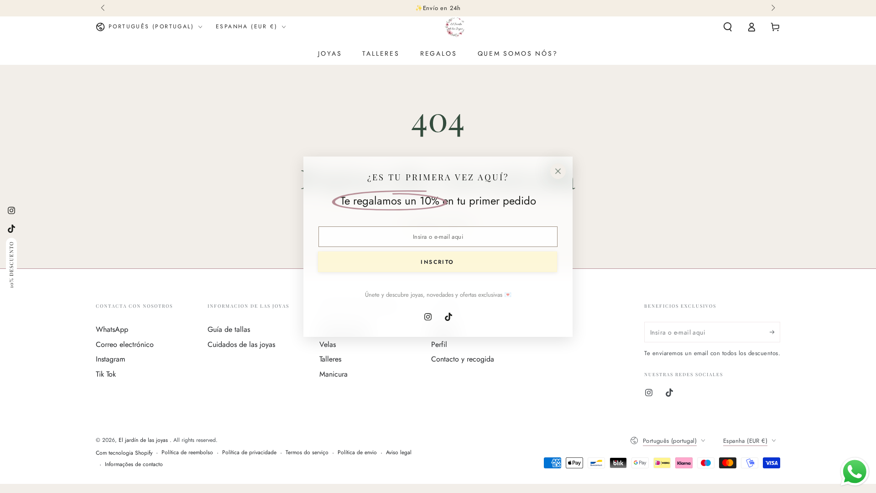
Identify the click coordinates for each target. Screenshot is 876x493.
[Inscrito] (775, 332)
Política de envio (357, 452)
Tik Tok (106, 374)
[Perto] (558, 171)
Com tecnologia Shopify (124, 453)
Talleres (330, 359)
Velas (327, 344)
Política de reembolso (187, 452)
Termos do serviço (307, 452)
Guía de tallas (229, 329)
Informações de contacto (134, 464)
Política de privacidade (249, 452)
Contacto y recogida (462, 359)
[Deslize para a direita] (772, 8)
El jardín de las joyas (144, 440)
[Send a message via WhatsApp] (854, 471)
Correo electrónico (125, 344)
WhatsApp (112, 329)
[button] (728, 27)
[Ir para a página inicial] (454, 26)
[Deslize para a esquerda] (103, 8)
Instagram (110, 359)
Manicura (333, 374)
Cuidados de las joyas (241, 344)
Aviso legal (399, 452)
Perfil (439, 344)
